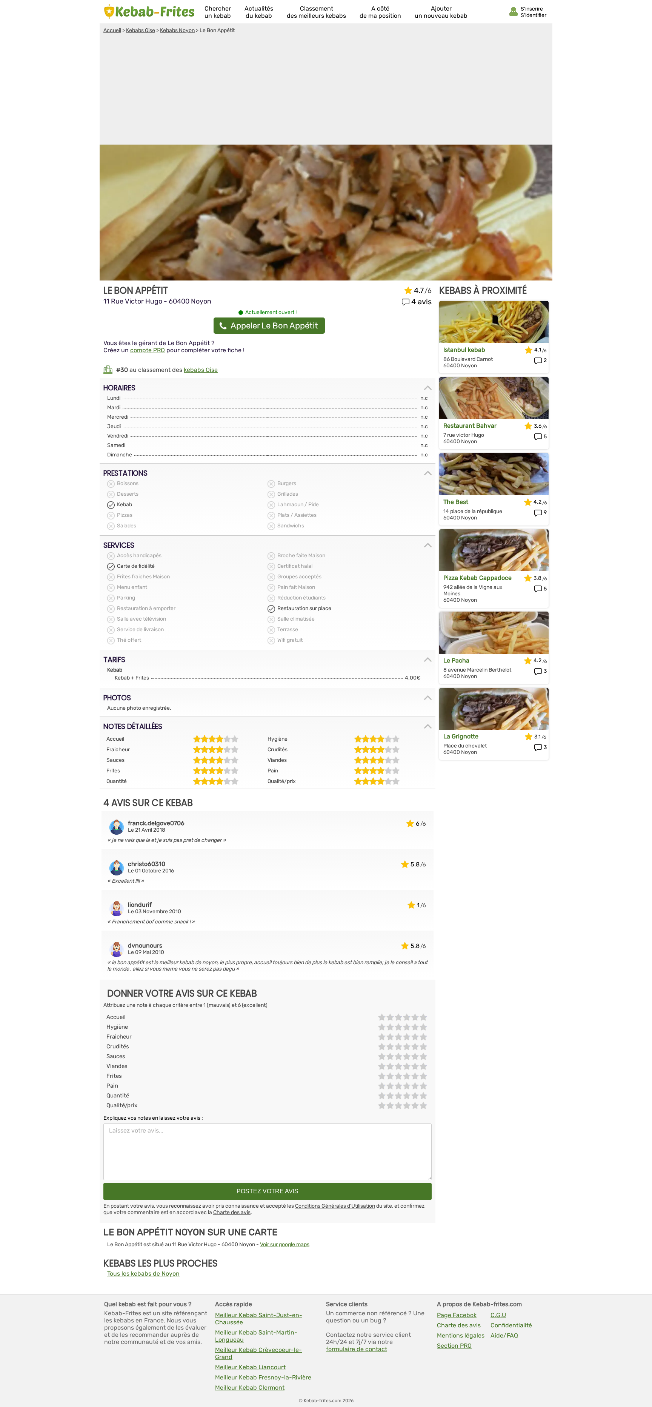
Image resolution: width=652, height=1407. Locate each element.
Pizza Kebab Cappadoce (477, 577)
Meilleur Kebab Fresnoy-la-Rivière (263, 1377)
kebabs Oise (201, 369)
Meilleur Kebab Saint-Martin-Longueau (256, 1336)
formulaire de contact (356, 1349)
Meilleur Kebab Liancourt (250, 1367)
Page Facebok (457, 1315)
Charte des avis (232, 1212)
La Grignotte (460, 736)
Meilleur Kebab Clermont (249, 1387)
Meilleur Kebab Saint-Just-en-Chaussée (258, 1318)
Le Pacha (456, 660)
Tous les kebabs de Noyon (143, 1273)
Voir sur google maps (284, 1244)
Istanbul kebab (464, 349)
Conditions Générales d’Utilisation (335, 1206)
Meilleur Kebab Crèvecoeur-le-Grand (258, 1353)
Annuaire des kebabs (149, 11)
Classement (316, 12)
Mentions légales (460, 1335)
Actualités (258, 12)
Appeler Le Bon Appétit (274, 326)
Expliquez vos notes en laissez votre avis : (153, 1118)
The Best (455, 501)
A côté (380, 12)
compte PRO (147, 350)
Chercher (218, 12)
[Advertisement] (326, 90)
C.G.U (498, 1315)
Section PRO (454, 1345)
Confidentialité (511, 1325)
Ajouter (441, 12)
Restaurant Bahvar (470, 425)
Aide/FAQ (504, 1335)
